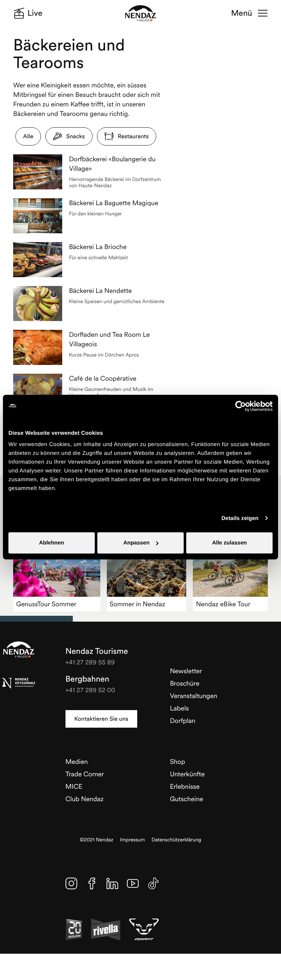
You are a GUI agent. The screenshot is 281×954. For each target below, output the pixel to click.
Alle (28, 136)
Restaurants (133, 136)
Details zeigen (239, 518)
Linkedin (112, 883)
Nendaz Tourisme (18, 649)
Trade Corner (84, 774)
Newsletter (186, 671)
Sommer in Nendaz (137, 604)
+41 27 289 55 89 (90, 662)
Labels (179, 708)
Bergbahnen (87, 679)
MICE (73, 786)
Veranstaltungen (193, 695)
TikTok (153, 883)
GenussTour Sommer (46, 604)
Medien (76, 761)
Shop (177, 761)
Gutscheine (186, 799)
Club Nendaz (84, 799)
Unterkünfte (187, 774)
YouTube (133, 883)
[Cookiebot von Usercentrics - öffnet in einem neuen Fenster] (241, 406)
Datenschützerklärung (176, 840)
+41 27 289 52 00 (90, 690)
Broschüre (184, 683)
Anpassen (136, 543)
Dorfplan (182, 720)
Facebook (92, 883)
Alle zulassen (229, 543)
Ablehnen (51, 543)
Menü (241, 13)
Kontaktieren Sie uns (101, 719)
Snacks (75, 136)
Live (34, 13)
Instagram (71, 883)
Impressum (132, 840)
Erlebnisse (184, 786)
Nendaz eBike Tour (223, 604)
